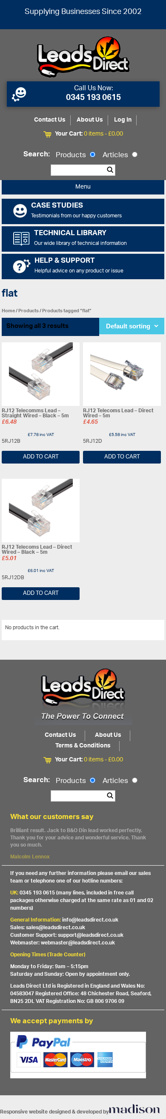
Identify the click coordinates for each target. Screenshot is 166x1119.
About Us (90, 120)
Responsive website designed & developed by (54, 1112)
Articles (116, 155)
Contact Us (50, 120)
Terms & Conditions (83, 745)
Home (8, 310)
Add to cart (41, 457)
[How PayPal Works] (83, 1055)
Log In (123, 120)
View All (148, 629)
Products (72, 155)
